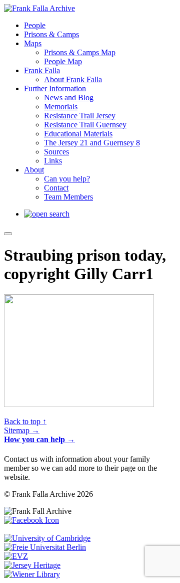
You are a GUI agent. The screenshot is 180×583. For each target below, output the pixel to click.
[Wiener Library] (32, 574)
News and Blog (69, 97)
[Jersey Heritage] (32, 565)
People (35, 25)
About (34, 169)
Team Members (68, 196)
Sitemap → (22, 430)
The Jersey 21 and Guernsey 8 (92, 142)
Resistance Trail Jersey (80, 115)
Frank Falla (42, 70)
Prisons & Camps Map (80, 52)
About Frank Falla (73, 79)
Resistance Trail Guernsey (85, 124)
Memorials (61, 106)
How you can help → (39, 439)
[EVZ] (16, 556)
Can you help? (67, 178)
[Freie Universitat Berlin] (45, 547)
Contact (56, 187)
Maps (33, 43)
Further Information (55, 88)
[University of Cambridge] (47, 538)
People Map (63, 61)
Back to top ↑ (25, 421)
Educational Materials (78, 133)
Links (53, 160)
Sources (56, 151)
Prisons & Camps (51, 34)
